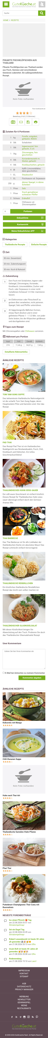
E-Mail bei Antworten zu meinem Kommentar (24, 673)
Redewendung (15, 958)
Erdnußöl (26, 198)
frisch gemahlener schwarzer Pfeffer (30, 193)
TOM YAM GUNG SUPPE (13, 394)
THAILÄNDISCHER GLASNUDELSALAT (20, 625)
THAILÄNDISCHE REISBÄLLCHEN (18, 583)
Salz (24, 188)
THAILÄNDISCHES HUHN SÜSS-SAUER (20, 490)
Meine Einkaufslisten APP (23, 231)
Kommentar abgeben (32, 678)
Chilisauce (30, 331)
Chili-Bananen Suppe (12, 759)
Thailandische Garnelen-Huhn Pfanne (19, 832)
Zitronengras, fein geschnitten (30, 153)
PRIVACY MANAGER (24, 989)
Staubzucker (27, 175)
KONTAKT (24, 973)
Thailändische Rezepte (15, 244)
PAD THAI (7, 442)
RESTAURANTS (24, 1008)
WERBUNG (24, 996)
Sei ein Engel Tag (16, 929)
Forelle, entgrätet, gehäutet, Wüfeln (29, 137)
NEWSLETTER (24, 999)
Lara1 (34, 961)
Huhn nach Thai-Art (11, 795)
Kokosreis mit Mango (12, 722)
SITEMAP (24, 976)
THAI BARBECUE (10, 538)
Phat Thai (7, 868)
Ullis (34, 944)
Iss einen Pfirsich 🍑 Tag (20, 920)
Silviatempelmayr (16, 925)
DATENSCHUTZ (24, 986)
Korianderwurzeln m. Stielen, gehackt (31, 159)
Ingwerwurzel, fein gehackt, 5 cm (30, 147)
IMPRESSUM (24, 970)
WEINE (24, 1005)
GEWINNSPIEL (24, 1002)
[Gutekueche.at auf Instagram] (24, 1017)
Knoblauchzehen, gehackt (33, 165)
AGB (24, 983)
